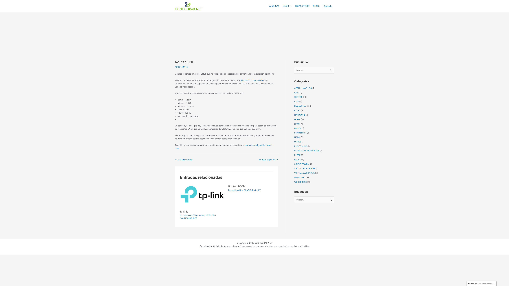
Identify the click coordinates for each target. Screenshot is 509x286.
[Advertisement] (254, 32)
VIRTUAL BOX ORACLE (304, 168)
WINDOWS (274, 6)
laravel (297, 119)
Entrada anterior (184, 159)
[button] (290, 6)
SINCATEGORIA (301, 164)
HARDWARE (299, 115)
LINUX (286, 6)
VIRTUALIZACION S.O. (304, 173)
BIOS (296, 92)
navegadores (300, 132)
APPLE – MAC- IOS (303, 88)
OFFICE (297, 141)
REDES (316, 6)
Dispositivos (182, 67)
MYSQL (297, 128)
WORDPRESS (300, 182)
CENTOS (298, 97)
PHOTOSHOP (300, 146)
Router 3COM (236, 186)
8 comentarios (186, 215)
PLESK (297, 155)
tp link (184, 211)
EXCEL (297, 110)
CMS (296, 101)
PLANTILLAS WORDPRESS (306, 150)
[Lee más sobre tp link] (202, 195)
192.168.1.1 (246, 80)
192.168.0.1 (258, 80)
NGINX (297, 137)
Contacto (328, 6)
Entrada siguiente (268, 159)
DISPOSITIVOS (302, 6)
